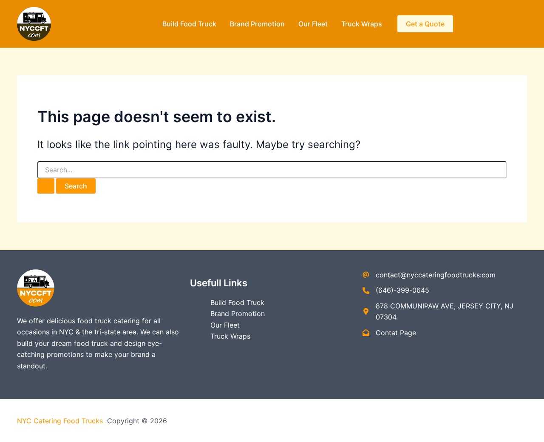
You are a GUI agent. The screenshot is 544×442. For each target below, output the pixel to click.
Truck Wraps (361, 24)
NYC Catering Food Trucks (61, 420)
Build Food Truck (189, 24)
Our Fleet (313, 24)
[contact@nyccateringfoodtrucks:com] (429, 274)
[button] (425, 23)
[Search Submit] (45, 186)
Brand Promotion (257, 24)
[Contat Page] (389, 332)
